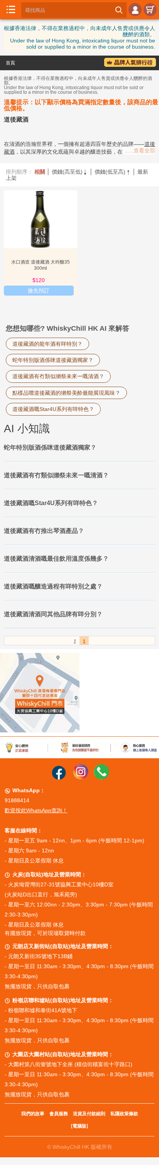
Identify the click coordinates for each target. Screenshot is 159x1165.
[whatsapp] (101, 777)
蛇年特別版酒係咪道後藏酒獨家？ (52, 360)
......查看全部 (139, 150)
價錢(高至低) (70, 172)
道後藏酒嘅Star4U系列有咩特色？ (53, 409)
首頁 (10, 63)
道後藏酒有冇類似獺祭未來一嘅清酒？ (58, 376)
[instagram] (80, 777)
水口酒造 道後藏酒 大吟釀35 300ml (40, 265)
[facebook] (59, 777)
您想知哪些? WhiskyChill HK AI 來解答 (67, 328)
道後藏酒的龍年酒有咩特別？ (47, 344)
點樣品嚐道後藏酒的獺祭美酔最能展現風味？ (66, 393)
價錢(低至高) (113, 172)
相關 (39, 172)
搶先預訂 (38, 290)
